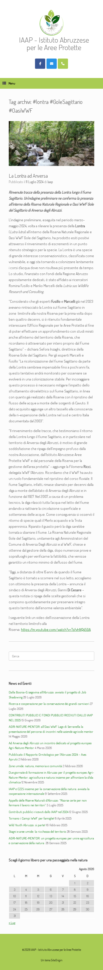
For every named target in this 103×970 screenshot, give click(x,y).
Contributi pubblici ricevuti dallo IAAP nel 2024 (38, 812)
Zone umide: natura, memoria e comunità (35, 766)
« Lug (12, 923)
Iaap (50, 182)
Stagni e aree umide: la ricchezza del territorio (37, 831)
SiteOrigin (56, 960)
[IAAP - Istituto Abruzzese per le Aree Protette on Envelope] (51, 64)
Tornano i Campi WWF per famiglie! (31, 818)
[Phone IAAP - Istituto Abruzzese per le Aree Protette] (63, 64)
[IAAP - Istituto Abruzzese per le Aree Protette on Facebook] (40, 64)
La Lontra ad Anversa (28, 175)
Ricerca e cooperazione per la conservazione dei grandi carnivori (49, 704)
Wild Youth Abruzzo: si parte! (27, 825)
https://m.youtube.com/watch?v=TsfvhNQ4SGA (56, 629)
